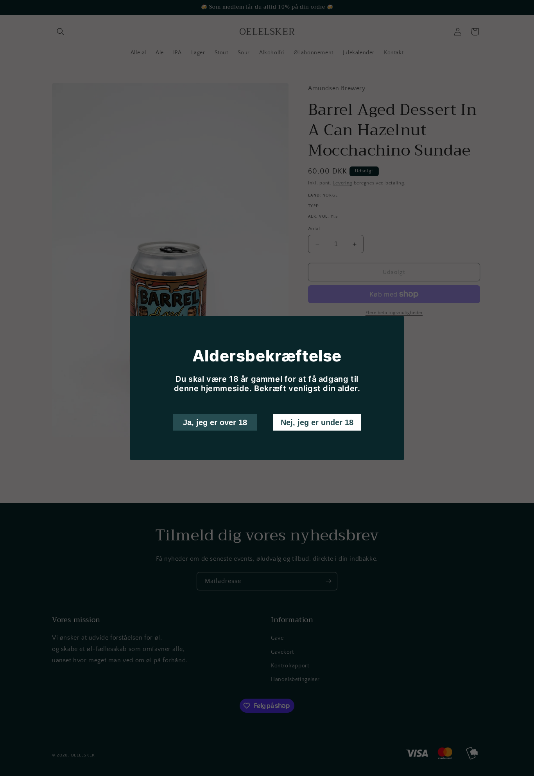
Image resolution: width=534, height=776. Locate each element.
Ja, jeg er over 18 (215, 422)
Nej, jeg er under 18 (317, 422)
